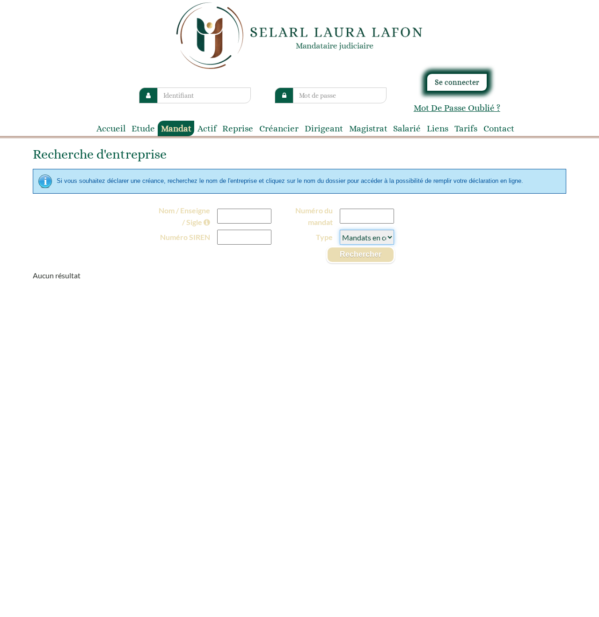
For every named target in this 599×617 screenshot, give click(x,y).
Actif (207, 128)
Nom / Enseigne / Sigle (184, 216)
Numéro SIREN (185, 236)
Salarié (407, 128)
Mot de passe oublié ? (457, 108)
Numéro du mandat (314, 216)
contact (498, 128)
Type (324, 236)
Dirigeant (324, 128)
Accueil (110, 128)
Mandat (176, 128)
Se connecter (457, 82)
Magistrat (368, 128)
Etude (143, 128)
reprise (237, 128)
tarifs (465, 128)
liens (437, 128)
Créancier (279, 128)
